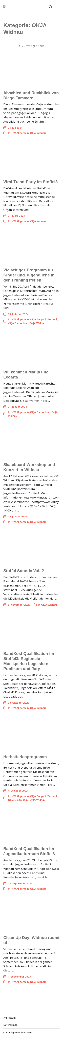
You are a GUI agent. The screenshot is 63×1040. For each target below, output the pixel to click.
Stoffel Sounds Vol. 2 (23, 570)
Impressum (9, 1017)
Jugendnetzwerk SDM (21, 1032)
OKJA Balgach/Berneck (43, 319)
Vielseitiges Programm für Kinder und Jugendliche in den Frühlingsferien (29, 275)
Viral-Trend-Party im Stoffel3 (30, 181)
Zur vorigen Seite (31, 46)
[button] (50, 6)
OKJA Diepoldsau (18, 323)
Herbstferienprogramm (25, 756)
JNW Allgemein (20, 133)
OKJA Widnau (38, 133)
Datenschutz (10, 1024)
